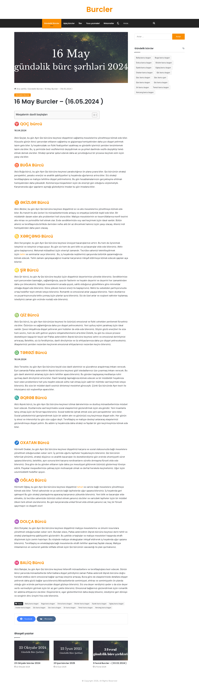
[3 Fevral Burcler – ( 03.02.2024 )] (110, 650)
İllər (80, 23)
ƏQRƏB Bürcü (30, 397)
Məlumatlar (109, 23)
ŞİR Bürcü (26, 270)
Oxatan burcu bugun (22, 608)
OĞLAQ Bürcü (30, 480)
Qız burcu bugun (160, 82)
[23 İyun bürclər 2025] (71, 650)
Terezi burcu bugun (85, 608)
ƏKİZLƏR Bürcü (31, 202)
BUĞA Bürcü (29, 165)
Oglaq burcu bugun (116, 604)
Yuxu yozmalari (93, 23)
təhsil (80, 487)
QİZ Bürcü (26, 315)
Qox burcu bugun (143, 82)
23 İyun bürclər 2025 (64, 663)
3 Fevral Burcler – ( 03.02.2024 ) (110, 663)
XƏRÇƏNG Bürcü (33, 236)
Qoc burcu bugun (54, 608)
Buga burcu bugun (48, 604)
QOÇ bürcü (28, 124)
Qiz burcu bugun (39, 608)
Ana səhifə (21, 89)
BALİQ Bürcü (29, 562)
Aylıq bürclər (69, 23)
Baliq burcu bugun (31, 604)
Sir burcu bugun (69, 608)
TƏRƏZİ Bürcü (30, 352)
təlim (22, 254)
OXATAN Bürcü (31, 442)
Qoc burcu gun (160, 77)
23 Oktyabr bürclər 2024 (27, 663)
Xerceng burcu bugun (103, 608)
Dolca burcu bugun (65, 604)
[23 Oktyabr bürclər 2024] (31, 650)
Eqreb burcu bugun (99, 604)
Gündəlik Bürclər (51, 23)
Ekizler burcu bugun (81, 604)
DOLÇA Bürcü (30, 521)
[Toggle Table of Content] (93, 114)
